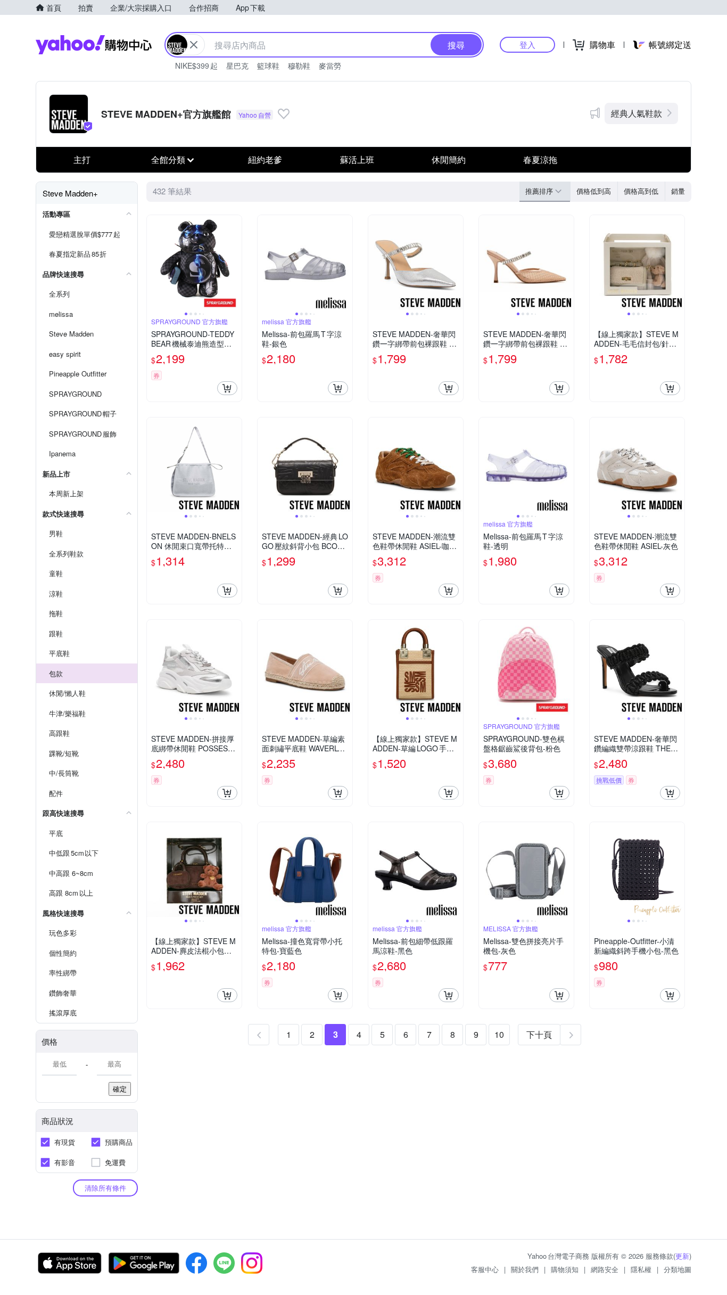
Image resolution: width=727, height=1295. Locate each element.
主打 (81, 159)
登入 (527, 44)
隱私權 (641, 1269)
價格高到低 (641, 191)
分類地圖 (677, 1269)
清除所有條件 (105, 1188)
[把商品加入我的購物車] (227, 388)
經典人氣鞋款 (636, 113)
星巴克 (237, 65)
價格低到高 (593, 191)
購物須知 (565, 1269)
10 (499, 1034)
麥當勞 (330, 65)
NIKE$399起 (196, 65)
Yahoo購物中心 (94, 45)
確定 (120, 1089)
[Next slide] (235, 262)
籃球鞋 (268, 65)
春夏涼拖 (540, 159)
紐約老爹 (265, 159)
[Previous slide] (154, 262)
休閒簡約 (449, 159)
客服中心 (485, 1269)
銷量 (678, 191)
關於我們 (525, 1269)
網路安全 (604, 1269)
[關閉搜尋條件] (193, 44)
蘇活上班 (357, 159)
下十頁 (539, 1034)
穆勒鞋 (299, 65)
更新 (682, 1256)
